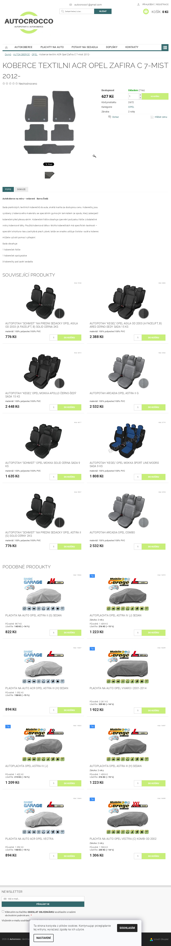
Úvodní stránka (7, 47)
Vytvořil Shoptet (160, 939)
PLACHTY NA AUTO (52, 47)
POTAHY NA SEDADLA (85, 47)
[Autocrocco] (30, 26)
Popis (8, 189)
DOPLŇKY (111, 47)
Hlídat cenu (161, 117)
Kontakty (131, 47)
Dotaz (115, 117)
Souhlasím (127, 928)
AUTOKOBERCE (24, 47)
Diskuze (21, 189)
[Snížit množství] (140, 97)
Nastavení (43, 938)
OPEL (131, 107)
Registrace (162, 4)
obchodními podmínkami (17, 915)
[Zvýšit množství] (140, 94)
